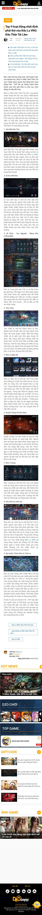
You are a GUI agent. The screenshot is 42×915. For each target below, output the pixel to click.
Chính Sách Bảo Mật (21, 904)
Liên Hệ (15, 886)
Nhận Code (26, 761)
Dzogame (16, 654)
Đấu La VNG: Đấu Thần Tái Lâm (22, 625)
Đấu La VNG (32, 154)
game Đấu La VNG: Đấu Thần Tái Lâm (22, 632)
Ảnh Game (9, 812)
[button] (40, 719)
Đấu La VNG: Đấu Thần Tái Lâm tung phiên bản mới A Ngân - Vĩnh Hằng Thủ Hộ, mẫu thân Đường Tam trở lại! (23, 58)
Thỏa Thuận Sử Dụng (21, 906)
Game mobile (7, 674)
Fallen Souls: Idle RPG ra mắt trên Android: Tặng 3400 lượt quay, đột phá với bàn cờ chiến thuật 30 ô (22, 694)
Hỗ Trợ (27, 886)
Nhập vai (19, 652)
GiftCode (9, 752)
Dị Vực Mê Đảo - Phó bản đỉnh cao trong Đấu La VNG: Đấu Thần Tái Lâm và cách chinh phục (23, 67)
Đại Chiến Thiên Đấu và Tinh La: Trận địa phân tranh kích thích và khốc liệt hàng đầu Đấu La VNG (23, 50)
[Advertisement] (21, 862)
